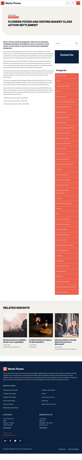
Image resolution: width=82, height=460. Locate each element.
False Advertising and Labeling (64, 164)
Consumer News (60, 96)
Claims (58, 91)
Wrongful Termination (61, 292)
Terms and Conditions (73, 449)
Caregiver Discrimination (62, 86)
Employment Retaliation (62, 159)
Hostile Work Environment (63, 180)
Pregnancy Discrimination (63, 224)
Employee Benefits (61, 122)
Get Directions (7, 427)
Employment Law (61, 148)
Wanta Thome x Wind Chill (49, 404)
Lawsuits (58, 198)
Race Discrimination (61, 229)
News (57, 214)
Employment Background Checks (65, 128)
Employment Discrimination (63, 143)
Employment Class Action (63, 133)
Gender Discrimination (62, 175)
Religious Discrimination (62, 235)
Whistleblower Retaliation (63, 281)
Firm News (59, 169)
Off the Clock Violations (62, 219)
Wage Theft (59, 276)
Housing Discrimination (62, 185)
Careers (58, 81)
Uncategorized (60, 261)
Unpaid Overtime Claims (62, 266)
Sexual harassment (61, 240)
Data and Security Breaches (63, 107)
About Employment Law (48, 397)
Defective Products (61, 112)
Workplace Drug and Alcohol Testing (66, 287)
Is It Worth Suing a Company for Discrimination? (40, 341)
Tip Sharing (59, 255)
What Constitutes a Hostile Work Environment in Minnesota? (65, 342)
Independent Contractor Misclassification (62, 192)
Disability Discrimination (62, 117)
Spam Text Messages (62, 250)
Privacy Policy (62, 449)
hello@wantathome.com (9, 435)
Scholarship (45, 400)
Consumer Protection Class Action (65, 102)
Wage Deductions (61, 271)
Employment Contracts (62, 138)
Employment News (61, 154)
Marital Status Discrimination (63, 203)
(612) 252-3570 (7, 433)
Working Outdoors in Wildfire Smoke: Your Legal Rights (14, 341)
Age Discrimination (61, 75)
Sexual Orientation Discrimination (65, 245)
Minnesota (59, 209)
